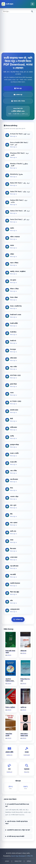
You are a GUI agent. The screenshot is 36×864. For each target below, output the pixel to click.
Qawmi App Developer (18, 856)
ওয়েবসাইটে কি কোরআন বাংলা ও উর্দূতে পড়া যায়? (18, 830)
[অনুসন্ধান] (32, 11)
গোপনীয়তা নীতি (29, 856)
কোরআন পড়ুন (19, 94)
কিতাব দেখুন (19, 88)
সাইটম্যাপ (29, 861)
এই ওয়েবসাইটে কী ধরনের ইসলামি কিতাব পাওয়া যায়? (17, 805)
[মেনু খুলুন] (32, 4)
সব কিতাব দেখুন (19, 619)
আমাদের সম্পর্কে (18, 861)
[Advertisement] (18, 32)
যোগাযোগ (7, 861)
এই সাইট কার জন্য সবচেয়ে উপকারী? (15, 836)
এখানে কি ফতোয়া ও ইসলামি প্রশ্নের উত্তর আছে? (16, 822)
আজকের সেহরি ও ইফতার (19, 101)
